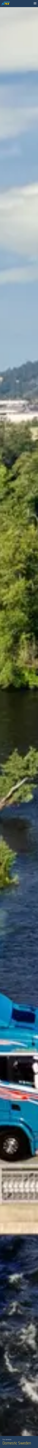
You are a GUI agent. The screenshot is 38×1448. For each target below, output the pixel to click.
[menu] (34, 3)
